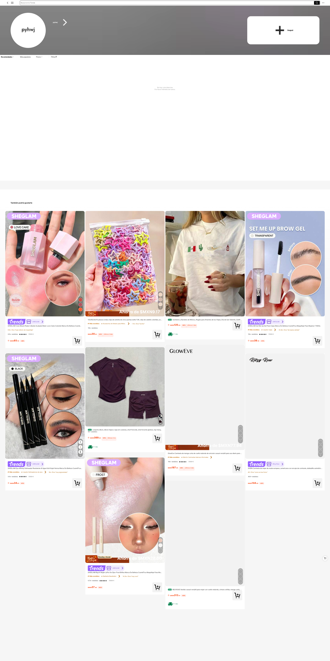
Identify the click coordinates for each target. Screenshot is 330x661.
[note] (93, 447)
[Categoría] (12, 3)
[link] (28, 30)
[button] (7, 3)
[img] (125, 313)
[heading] (145, 22)
